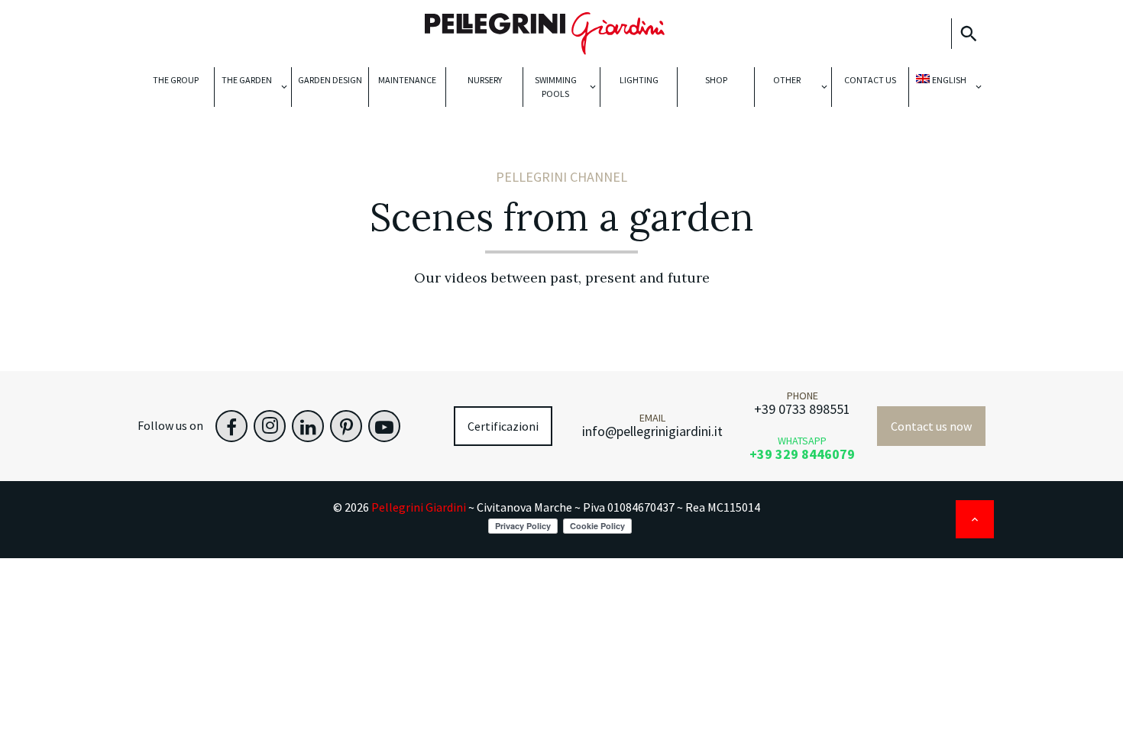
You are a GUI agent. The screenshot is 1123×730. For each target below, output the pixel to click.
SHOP (716, 80)
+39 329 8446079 (802, 454)
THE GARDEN (247, 80)
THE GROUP (176, 80)
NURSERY (485, 80)
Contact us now (931, 426)
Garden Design (330, 80)
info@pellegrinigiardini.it (652, 431)
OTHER (787, 80)
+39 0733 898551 (802, 409)
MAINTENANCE (407, 80)
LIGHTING (639, 80)
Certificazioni (503, 426)
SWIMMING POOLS (556, 86)
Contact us (870, 80)
